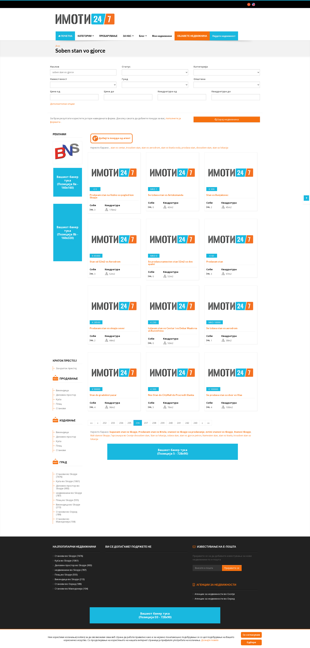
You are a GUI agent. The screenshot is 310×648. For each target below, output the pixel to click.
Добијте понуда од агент (114, 138)
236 (138, 422)
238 (154, 422)
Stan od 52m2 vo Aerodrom (105, 261)
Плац (59, 403)
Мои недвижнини (162, 35)
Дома (57, 45)
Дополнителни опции (62, 103)
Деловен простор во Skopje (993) (67, 487)
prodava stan (188, 147)
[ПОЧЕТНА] (85, 20)
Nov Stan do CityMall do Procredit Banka (171, 395)
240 (171, 422)
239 (162, 422)
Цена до (109, 91)
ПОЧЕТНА (66, 35)
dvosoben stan (204, 147)
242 (187, 422)
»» (208, 422)
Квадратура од (167, 91)
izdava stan (173, 435)
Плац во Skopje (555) (67, 500)
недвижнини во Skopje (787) (69, 494)
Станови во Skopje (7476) (66, 475)
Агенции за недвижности (216, 584)
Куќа (58, 399)
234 (121, 422)
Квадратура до (221, 91)
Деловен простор (66, 394)
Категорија (201, 66)
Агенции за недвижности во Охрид (215, 598)
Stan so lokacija (158, 435)
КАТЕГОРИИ (85, 35)
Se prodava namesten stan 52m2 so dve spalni (170, 263)
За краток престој (66, 368)
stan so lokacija (220, 147)
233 (113, 422)
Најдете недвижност (223, 35)
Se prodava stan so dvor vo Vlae (224, 395)
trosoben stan (133, 147)
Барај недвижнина (228, 119)
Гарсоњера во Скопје (122, 435)
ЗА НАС (127, 35)
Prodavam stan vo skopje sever (107, 328)
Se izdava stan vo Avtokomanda (165, 195)
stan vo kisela (225, 435)
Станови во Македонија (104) (65, 520)
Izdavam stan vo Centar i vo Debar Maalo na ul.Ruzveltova (172, 329)
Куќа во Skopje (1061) (68, 481)
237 (146, 422)
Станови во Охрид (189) (66, 513)
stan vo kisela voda (170, 147)
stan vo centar (118, 147)
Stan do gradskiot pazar (103, 395)
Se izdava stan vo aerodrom (221, 328)
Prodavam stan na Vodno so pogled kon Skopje (112, 196)
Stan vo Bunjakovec (217, 195)
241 (179, 422)
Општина (199, 79)
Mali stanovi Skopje (100, 435)
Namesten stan (210, 435)
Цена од (55, 91)
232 (105, 422)
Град (125, 79)
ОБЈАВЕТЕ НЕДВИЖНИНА (192, 35)
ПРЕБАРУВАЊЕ (108, 35)
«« (91, 422)
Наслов (54, 66)
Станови (61, 408)
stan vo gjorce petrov (190, 435)
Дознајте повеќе (210, 640)
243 (195, 422)
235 (129, 422)
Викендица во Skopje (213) (68, 506)
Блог (142, 35)
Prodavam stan (214, 261)
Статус (126, 66)
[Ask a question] (306, 198)
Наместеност (58, 79)
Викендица (62, 390)
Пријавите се (231, 568)
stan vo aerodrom (151, 147)
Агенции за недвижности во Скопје (215, 594)
